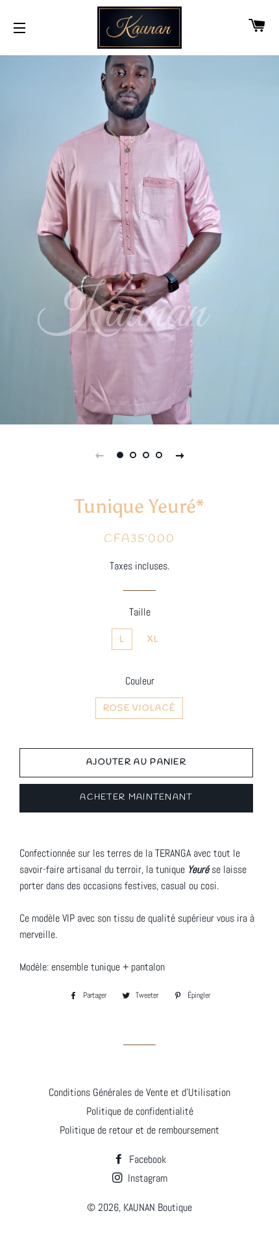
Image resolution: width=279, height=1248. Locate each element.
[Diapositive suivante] (179, 455)
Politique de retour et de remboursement (139, 1130)
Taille (140, 612)
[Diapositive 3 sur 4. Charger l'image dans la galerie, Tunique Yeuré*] (146, 455)
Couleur (139, 681)
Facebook (146, 1159)
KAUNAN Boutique (157, 1207)
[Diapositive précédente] (99, 455)
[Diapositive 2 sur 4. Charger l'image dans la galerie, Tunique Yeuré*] (133, 455)
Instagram (146, 1178)
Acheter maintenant (136, 797)
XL (153, 639)
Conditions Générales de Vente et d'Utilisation (139, 1092)
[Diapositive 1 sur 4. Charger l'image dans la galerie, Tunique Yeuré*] (120, 455)
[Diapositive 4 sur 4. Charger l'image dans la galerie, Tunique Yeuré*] (158, 455)
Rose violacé (139, 708)
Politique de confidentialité (139, 1111)
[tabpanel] (139, 238)
